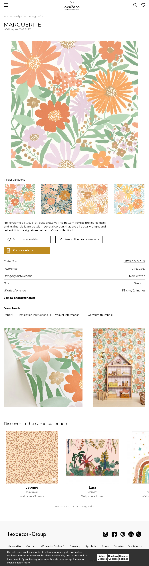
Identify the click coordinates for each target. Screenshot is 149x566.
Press (105, 546)
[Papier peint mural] (138, 535)
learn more (23, 562)
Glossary (75, 546)
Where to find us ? (53, 546)
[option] (20, 199)
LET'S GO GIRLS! (134, 261)
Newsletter (15, 546)
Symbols (90, 546)
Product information (67, 315)
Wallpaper (20, 16)
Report (8, 315)
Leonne (31, 488)
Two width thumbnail (99, 315)
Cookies (119, 546)
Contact (31, 546)
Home (8, 16)
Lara (92, 488)
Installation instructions (33, 315)
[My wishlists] (143, 5)
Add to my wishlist (26, 239)
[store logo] (74, 5)
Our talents (135, 546)
